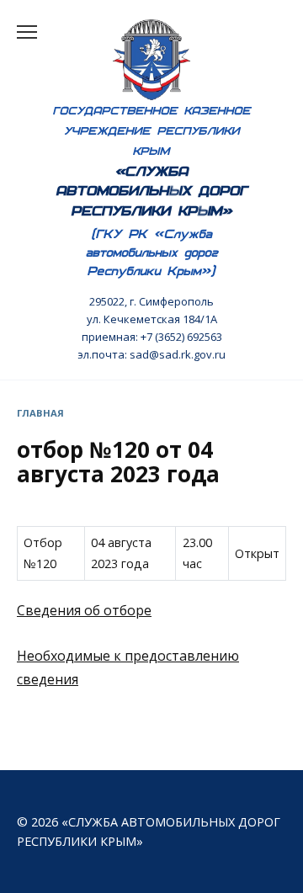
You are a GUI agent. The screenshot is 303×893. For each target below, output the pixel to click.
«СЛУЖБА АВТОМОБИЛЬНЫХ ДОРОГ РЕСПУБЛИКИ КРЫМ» (151, 191)
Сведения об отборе (84, 610)
